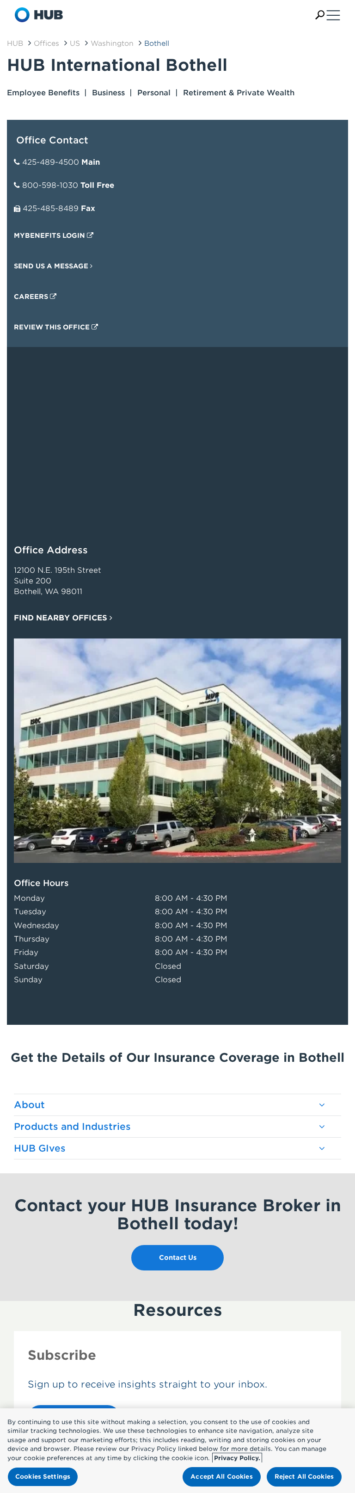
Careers (32, 296)
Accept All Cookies (221, 1476)
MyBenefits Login (50, 235)
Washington (112, 43)
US (75, 43)
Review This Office (53, 327)
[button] (319, 15)
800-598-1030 (50, 185)
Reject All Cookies (304, 1476)
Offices (46, 43)
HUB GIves (40, 1148)
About (29, 1104)
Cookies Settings (42, 1476)
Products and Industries (72, 1126)
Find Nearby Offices (62, 617)
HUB (15, 43)
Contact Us (177, 1257)
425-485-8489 (51, 208)
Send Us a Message (52, 266)
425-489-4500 (50, 162)
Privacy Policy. (237, 1458)
